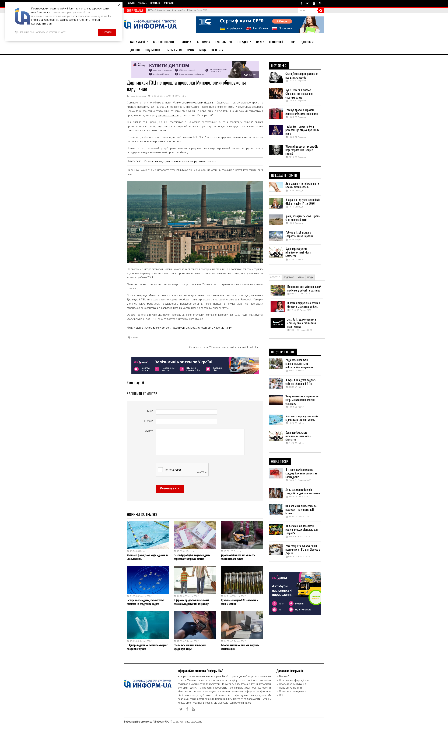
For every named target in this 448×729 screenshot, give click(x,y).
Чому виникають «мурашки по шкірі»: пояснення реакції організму (301, 400)
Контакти (169, 3)
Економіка (203, 42)
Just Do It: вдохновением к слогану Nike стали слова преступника (301, 323)
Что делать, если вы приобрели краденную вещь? (190, 647)
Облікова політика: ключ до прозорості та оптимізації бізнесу (301, 509)
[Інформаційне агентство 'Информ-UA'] (150, 24)
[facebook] (301, 3)
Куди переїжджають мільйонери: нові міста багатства (298, 252)
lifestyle (275, 277)
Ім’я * (150, 411)
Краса (191, 50)
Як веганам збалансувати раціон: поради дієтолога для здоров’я (301, 529)
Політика (185, 42)
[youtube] (314, 3)
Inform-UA (155, 3)
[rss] (320, 3)
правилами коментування (92, 16)
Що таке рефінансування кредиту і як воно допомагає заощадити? (301, 473)
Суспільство (223, 42)
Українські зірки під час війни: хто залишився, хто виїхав (238, 557)
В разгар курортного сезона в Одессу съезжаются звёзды (303, 304)
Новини (131, 3)
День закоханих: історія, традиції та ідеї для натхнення (302, 491)
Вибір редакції (135, 10)
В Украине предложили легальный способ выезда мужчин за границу (191, 602)
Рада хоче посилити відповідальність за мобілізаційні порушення (299, 363)
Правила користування (292, 684)
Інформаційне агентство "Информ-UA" (146, 722)
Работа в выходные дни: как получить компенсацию (240, 647)
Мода (202, 50)
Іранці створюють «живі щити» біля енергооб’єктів (174, 10)
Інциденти (244, 42)
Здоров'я (307, 42)
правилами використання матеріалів (52, 16)
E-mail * (148, 421)
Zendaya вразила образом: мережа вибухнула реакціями (301, 112)
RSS (281, 695)
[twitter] (307, 3)
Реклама (142, 3)
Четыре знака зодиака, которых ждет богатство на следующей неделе (145, 602)
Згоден (107, 32)
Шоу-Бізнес (152, 50)
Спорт (292, 42)
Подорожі (133, 50)
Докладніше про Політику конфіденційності (40, 32)
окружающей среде (169, 115)
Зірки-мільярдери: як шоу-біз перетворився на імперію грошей (301, 150)
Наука (260, 42)
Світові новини (163, 42)
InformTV (217, 50)
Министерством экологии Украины (193, 103)
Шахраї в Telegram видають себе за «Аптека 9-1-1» (300, 382)
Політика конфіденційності (294, 680)
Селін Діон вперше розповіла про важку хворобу (301, 75)
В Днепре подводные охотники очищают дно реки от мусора (147, 647)
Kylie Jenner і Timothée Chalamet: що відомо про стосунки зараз (299, 93)
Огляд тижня (280, 461)
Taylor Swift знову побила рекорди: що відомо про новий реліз (302, 130)
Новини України (137, 42)
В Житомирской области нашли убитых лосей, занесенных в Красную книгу (187, 328)
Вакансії (284, 676)
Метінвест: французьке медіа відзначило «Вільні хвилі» (147, 557)
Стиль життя (173, 50)
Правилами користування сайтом (70, 12)
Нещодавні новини (284, 175)
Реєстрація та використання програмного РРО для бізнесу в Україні (302, 549)
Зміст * (149, 431)
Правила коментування (292, 691)
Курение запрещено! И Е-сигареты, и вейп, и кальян (239, 602)
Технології (276, 42)
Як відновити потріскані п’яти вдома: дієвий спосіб (302, 185)
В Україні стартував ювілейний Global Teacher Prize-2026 (302, 201)
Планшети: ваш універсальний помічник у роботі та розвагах (304, 288)
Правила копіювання (291, 688)
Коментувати (169, 488)
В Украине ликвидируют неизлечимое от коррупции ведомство (179, 161)
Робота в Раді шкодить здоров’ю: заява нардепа (299, 234)
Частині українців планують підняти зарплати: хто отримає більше (192, 557)
